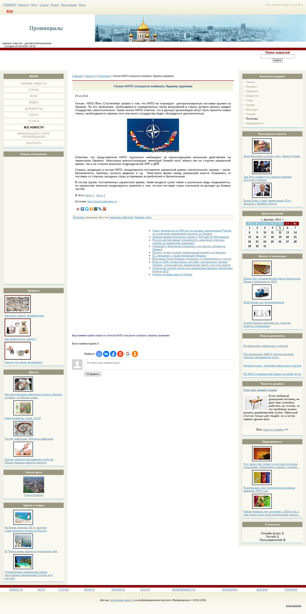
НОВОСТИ (16, 589)
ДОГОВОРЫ (230, 589)
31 (264, 246)
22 (249, 241)
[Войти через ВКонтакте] (106, 354)
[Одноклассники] (91, 209)
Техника (251, 114)
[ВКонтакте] (82, 209)
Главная (77, 76)
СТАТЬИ (63, 589)
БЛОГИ (145, 589)
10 (264, 232)
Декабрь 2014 (272, 219)
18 (272, 237)
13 (287, 232)
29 (249, 246)
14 (295, 232)
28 (295, 241)
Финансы (251, 86)
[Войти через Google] (127, 354)
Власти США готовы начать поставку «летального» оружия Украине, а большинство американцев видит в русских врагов (191, 263)
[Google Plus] (104, 209)
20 (287, 237)
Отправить (93, 374)
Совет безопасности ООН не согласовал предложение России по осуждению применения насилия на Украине (191, 232)
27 (287, 241)
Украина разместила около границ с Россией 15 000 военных (190, 236)
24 (264, 241)
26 (280, 241)
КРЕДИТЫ (118, 589)
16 (257, 237)
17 (264, 237)
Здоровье (252, 91)
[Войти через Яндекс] (120, 354)
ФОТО (41, 589)
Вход (82, 4)
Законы (250, 82)
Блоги (54, 4)
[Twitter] (87, 209)
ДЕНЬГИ (89, 589)
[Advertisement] (124, 60)
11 (272, 232)
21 (295, 237)
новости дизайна (273, 429)
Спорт (249, 100)
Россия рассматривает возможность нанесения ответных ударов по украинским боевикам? (188, 241)
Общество (252, 95)
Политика (252, 118)
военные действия (121, 217)
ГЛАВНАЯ (9, 4)
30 (257, 246)
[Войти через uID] (99, 354)
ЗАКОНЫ (262, 589)
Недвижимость (255, 123)
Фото (34, 4)
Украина (139, 217)
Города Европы (33, 495)
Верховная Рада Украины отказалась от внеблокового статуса (191, 258)
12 (280, 232)
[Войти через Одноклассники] (135, 354)
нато (148, 217)
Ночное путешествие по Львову (172, 274)
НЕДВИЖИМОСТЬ (183, 589)
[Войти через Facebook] (113, 354)
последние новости (122, 600)
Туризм (250, 105)
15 (249, 237)
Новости (23, 4)
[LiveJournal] (100, 209)
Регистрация (69, 4)
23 (257, 241)
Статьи (44, 4)
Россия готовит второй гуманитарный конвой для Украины (189, 252)
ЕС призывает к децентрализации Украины (179, 255)
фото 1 (90, 195)
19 (280, 237)
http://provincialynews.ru (102, 201)
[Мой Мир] (95, 209)
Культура (251, 109)
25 (272, 241)
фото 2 (100, 195)
